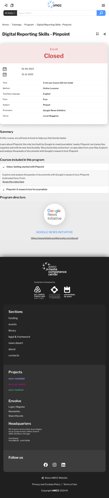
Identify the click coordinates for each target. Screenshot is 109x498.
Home (5, 24)
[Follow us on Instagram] (54, 465)
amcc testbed (16, 390)
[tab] (54, 167)
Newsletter (14, 411)
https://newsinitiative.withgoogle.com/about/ (54, 238)
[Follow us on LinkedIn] (63, 465)
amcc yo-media (17, 384)
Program (29, 24)
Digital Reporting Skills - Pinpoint (54, 24)
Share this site (16, 416)
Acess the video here (13, 181)
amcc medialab (17, 378)
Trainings (16, 24)
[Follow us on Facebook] (46, 465)
